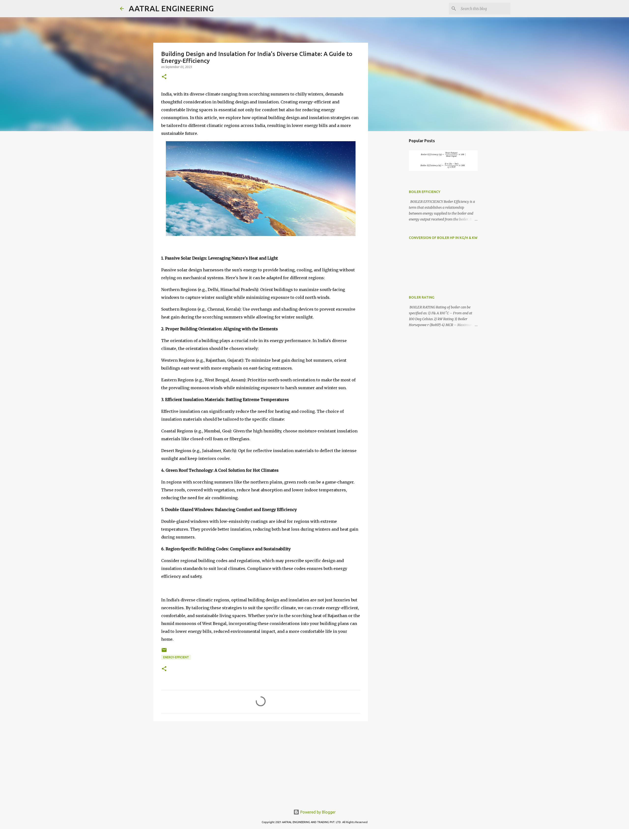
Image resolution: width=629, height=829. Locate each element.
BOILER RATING (421, 297)
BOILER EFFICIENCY (424, 192)
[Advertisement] (260, 763)
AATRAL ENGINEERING (171, 8)
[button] (164, 77)
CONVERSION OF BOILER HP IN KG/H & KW (443, 238)
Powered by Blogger (317, 812)
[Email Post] (164, 651)
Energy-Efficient (176, 657)
